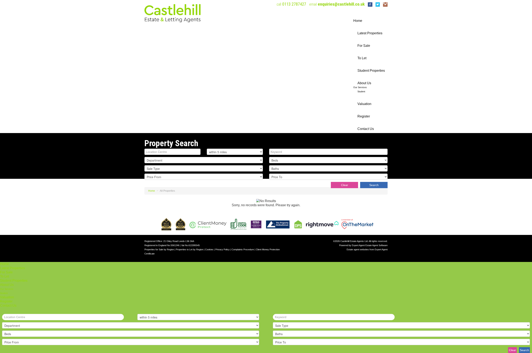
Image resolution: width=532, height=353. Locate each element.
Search (374, 185)
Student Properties (371, 70)
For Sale (363, 45)
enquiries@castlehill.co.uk (341, 4)
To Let (361, 58)
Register (363, 116)
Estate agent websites (358, 249)
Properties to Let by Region (189, 249)
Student (361, 91)
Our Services (360, 87)
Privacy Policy (222, 249)
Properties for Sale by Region (159, 249)
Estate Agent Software (376, 245)
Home (357, 20)
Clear (344, 185)
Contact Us (365, 129)
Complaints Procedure (243, 249)
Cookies (209, 249)
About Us (364, 83)
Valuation (364, 104)
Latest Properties (369, 33)
